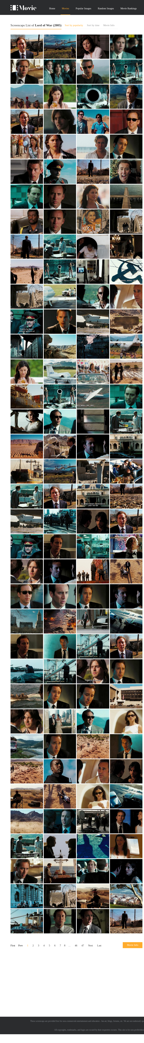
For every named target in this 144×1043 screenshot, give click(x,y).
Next (90, 945)
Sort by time (93, 25)
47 (82, 945)
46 (76, 945)
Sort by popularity (74, 25)
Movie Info (108, 25)
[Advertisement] (76, 977)
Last (99, 945)
